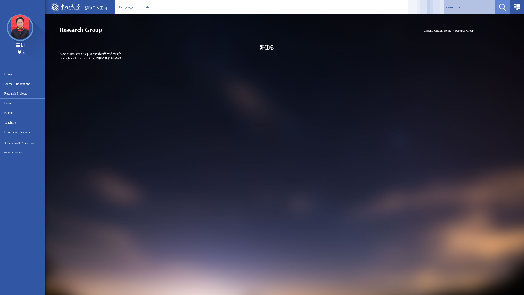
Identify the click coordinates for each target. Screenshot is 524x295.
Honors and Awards (17, 132)
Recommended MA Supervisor (19, 143)
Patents (8, 113)
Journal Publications (17, 84)
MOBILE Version (13, 152)
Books (8, 103)
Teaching (10, 122)
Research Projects (15, 93)
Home (8, 74)
